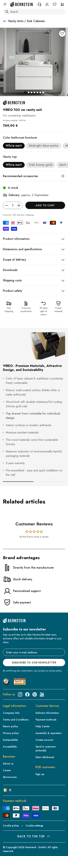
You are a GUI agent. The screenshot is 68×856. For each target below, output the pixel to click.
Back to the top (31, 836)
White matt (14, 146)
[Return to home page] (21, 4)
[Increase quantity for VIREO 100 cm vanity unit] (18, 205)
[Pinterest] (34, 694)
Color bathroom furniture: (20, 137)
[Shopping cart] (62, 4)
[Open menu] (5, 4)
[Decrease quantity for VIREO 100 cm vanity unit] (6, 205)
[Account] (47, 4)
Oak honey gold (40, 165)
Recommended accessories (20, 176)
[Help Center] (39, 4)
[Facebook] (27, 694)
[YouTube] (42, 694)
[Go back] (5, 21)
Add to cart (45, 205)
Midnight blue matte (43, 146)
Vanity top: (10, 157)
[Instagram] (20, 694)
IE (10, 790)
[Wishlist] (54, 4)
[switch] (8, 850)
